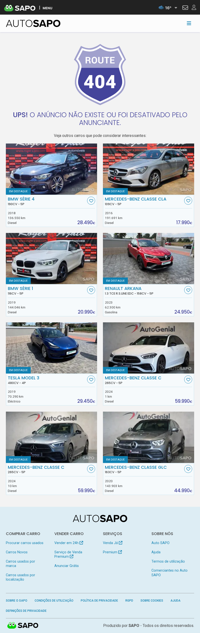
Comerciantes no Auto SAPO (169, 572)
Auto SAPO (160, 543)
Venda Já (111, 543)
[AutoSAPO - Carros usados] (33, 23)
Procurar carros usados (24, 543)
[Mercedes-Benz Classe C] (148, 348)
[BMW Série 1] (51, 258)
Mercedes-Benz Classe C (133, 380)
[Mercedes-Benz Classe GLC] (148, 437)
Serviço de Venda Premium (68, 554)
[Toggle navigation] (189, 23)
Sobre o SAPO (16, 600)
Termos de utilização (168, 561)
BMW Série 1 (20, 290)
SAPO (23, 625)
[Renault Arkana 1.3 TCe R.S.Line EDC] (148, 258)
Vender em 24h (67, 543)
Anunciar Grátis (66, 566)
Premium (110, 552)
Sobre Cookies (151, 600)
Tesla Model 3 (23, 380)
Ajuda (155, 552)
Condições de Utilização (54, 600)
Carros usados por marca (20, 563)
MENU (47, 8)
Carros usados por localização (20, 577)
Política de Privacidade (99, 600)
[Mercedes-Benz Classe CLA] (148, 169)
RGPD (129, 600)
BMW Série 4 (21, 201)
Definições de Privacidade (26, 611)
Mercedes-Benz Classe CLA (135, 201)
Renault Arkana (129, 290)
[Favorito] (91, 201)
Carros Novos (17, 552)
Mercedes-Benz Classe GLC (136, 469)
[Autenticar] (185, 8)
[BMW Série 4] (51, 169)
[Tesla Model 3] (51, 348)
